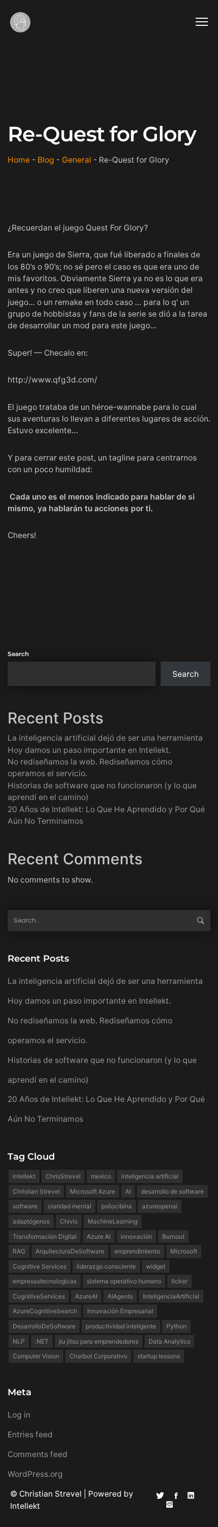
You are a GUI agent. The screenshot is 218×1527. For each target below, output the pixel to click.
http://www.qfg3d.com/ (52, 380)
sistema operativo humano (124, 1281)
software (25, 1206)
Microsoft (183, 1251)
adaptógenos (31, 1221)
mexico (101, 1176)
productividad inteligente (121, 1326)
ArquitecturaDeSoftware (69, 1251)
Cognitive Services (39, 1266)
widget (155, 1266)
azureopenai (159, 1206)
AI (128, 1191)
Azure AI (99, 1236)
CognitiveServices (39, 1296)
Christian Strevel (36, 1191)
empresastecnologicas (45, 1281)
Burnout (173, 1236)
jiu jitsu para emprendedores (98, 1341)
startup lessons (158, 1356)
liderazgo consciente (106, 1266)
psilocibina (116, 1206)
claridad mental (69, 1206)
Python (176, 1326)
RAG (19, 1251)
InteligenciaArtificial (171, 1296)
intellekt (24, 1176)
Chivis (69, 1221)
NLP (19, 1341)
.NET (42, 1341)
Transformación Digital (45, 1236)
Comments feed (37, 1454)
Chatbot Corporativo (98, 1356)
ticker (179, 1281)
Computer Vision (36, 1356)
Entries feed (30, 1434)
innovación (136, 1236)
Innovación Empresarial (120, 1311)
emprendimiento (137, 1251)
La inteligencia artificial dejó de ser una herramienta (105, 738)
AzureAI (86, 1296)
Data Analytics (169, 1341)
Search (18, 654)
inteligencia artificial (149, 1176)
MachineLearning (112, 1221)
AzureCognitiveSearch (45, 1311)
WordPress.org (35, 1474)
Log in (19, 1415)
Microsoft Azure (92, 1191)
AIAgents (120, 1296)
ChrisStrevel (63, 1176)
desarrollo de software (172, 1191)
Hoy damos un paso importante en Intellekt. (89, 750)
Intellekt (25, 1506)
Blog (46, 160)
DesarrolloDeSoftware (44, 1326)
